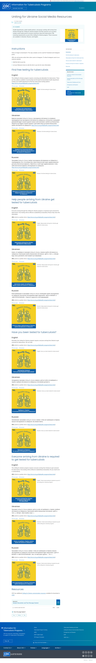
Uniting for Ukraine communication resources (34, 593)
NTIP (68, 87)
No (24, 615)
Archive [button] (57, 648)
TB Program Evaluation (39, 637)
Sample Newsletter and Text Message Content (74, 79)
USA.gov (91, 660)
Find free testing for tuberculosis (72, 55)
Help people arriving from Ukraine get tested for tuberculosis (75, 58)
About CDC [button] (20, 648)
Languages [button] (45, 648)
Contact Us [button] (7, 648)
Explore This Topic (18, 8)
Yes (14, 615)
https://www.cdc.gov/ (17, 83)
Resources (68, 66)
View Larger (15, 86)
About (35, 627)
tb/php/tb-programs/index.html (31, 83)
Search (82, 8)
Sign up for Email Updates (40, 642)
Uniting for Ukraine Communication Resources (74, 75)
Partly (19, 615)
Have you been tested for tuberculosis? (74, 60)
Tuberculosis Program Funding (40, 629)
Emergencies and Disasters (72, 84)
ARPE (35, 632)
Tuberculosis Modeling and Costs (74, 82)
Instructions (68, 52)
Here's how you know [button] (79, 0)
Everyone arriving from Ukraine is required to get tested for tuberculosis (75, 63)
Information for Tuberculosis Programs (31, 4)
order (13, 595)
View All (7, 641)
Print (54, 607)
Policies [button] (32, 648)
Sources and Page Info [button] (19, 607)
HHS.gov (86, 660)
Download (22, 86)
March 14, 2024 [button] (17, 22)
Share (57, 607)
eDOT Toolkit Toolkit (38, 634)
